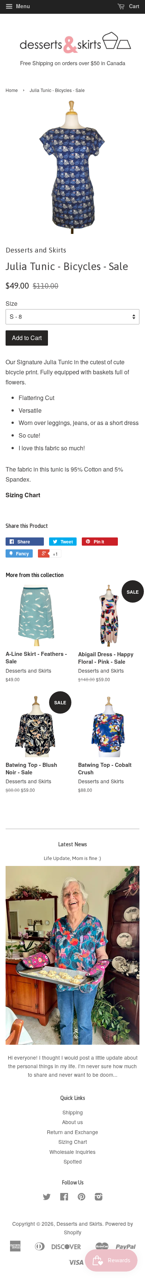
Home (12, 90)
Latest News (72, 844)
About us (72, 1122)
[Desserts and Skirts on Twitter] (47, 1198)
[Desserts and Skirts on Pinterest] (81, 1198)
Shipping (72, 1112)
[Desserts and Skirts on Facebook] (64, 1198)
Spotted (73, 1161)
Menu (22, 6)
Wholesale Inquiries (72, 1151)
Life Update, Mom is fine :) (72, 858)
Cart (133, 6)
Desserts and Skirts (79, 1223)
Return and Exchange (72, 1132)
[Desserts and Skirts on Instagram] (98, 1198)
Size (11, 303)
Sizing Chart (23, 495)
